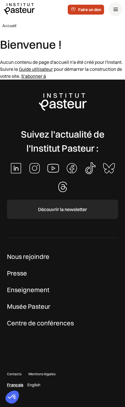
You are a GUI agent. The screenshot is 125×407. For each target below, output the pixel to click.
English (33, 384)
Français (15, 384)
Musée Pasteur (28, 306)
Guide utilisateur (36, 69)
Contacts (14, 374)
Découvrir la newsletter (62, 209)
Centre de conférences (40, 323)
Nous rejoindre (28, 256)
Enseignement (28, 290)
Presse (17, 273)
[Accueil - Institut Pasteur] (19, 8)
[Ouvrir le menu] (116, 9)
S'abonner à (33, 76)
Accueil (9, 25)
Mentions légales (42, 374)
